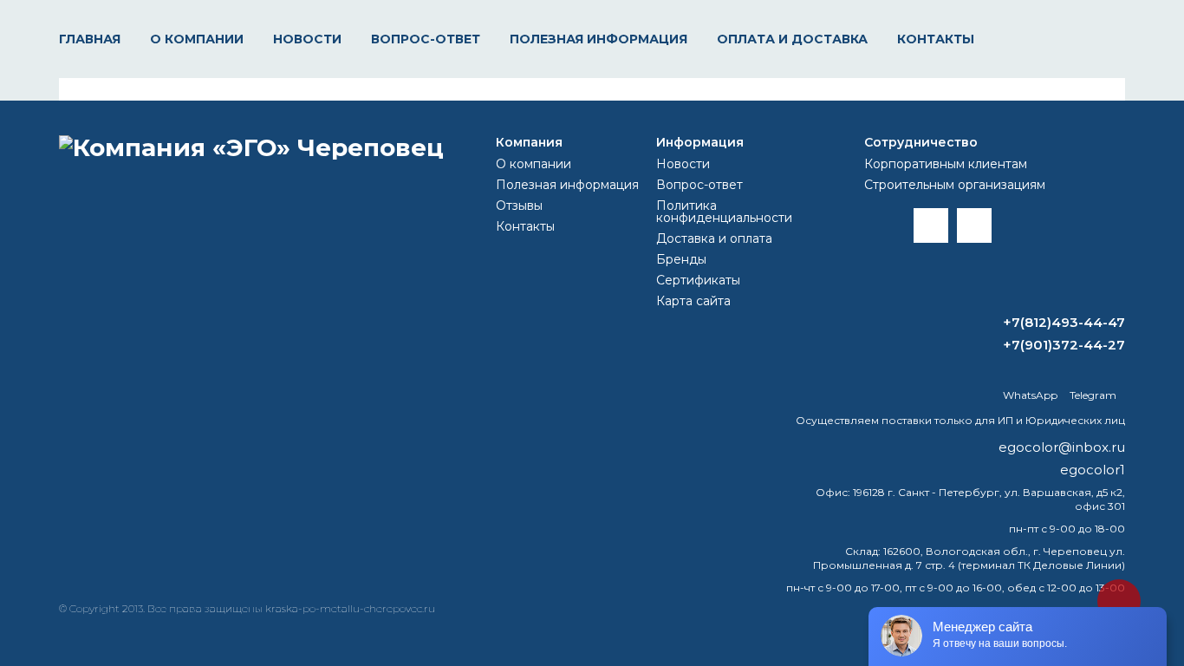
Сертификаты (698, 280)
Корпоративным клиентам (945, 164)
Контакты (935, 39)
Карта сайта (693, 301)
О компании (197, 39)
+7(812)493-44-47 (1064, 322)
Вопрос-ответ (425, 39)
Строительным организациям (954, 185)
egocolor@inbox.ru (1062, 447)
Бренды (681, 259)
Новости (307, 39)
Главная (89, 39)
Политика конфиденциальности (724, 211)
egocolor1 (1092, 469)
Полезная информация (598, 39)
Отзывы (519, 205)
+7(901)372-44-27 (1064, 344)
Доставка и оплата (714, 238)
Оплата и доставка (792, 39)
